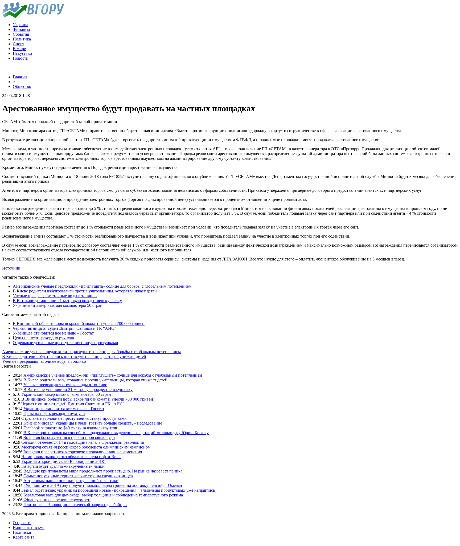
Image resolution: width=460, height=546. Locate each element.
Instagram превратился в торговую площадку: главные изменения (82, 452)
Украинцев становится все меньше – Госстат (53, 333)
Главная (20, 77)
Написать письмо (28, 527)
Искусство (22, 53)
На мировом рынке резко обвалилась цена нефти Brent (71, 456)
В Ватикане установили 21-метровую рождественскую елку (67, 300)
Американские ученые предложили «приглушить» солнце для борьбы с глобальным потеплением (102, 286)
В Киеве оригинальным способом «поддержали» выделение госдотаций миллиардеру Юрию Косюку (116, 432)
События (21, 34)
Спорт (18, 44)
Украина (20, 24)
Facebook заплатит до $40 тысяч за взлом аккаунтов (70, 428)
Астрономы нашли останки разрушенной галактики (70, 480)
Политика (22, 39)
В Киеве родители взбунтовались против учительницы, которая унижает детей (85, 291)
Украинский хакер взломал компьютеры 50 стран (57, 305)
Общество (22, 86)
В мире (19, 48)
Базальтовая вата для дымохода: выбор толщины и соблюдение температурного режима (103, 495)
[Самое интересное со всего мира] (33, 16)
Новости (20, 58)
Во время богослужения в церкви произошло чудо (69, 437)
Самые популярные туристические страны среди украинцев (78, 476)
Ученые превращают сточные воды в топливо (55, 296)
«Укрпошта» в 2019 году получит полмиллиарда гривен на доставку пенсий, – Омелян (102, 485)
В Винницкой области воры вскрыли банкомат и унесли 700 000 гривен (79, 323)
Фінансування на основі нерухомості (57, 500)
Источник (11, 268)
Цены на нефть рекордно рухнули (43, 338)
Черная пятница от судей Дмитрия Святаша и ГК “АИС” (64, 328)
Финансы (21, 29)
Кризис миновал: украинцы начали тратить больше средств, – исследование (92, 423)
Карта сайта (23, 537)
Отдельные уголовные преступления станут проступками (65, 342)
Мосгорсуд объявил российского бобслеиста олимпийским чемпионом (85, 447)
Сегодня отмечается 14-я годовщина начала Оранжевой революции (82, 442)
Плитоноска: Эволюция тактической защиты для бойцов (75, 504)
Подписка (22, 532)
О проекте (22, 522)
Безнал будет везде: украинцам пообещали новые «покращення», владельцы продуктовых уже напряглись (118, 490)
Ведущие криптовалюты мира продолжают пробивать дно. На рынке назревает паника (102, 471)
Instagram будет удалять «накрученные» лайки (63, 466)
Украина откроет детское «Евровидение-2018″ (63, 461)
